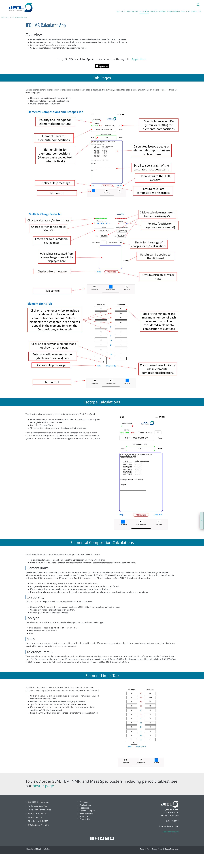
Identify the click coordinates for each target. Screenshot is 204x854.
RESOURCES (144, 11)
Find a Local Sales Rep (37, 806)
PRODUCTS (121, 11)
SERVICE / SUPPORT (158, 11)
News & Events (86, 813)
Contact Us (85, 819)
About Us (84, 816)
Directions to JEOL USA (38, 821)
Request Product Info (37, 813)
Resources (84, 808)
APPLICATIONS (132, 11)
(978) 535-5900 (172, 821)
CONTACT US (196, 11)
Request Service (35, 817)
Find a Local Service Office (39, 809)
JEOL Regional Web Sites (38, 825)
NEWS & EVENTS (173, 11)
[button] (198, 5)
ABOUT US (185, 11)
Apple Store (139, 59)
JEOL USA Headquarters (38, 802)
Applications (85, 805)
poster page (43, 785)
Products (84, 802)
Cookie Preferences (171, 849)
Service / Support (87, 810)
